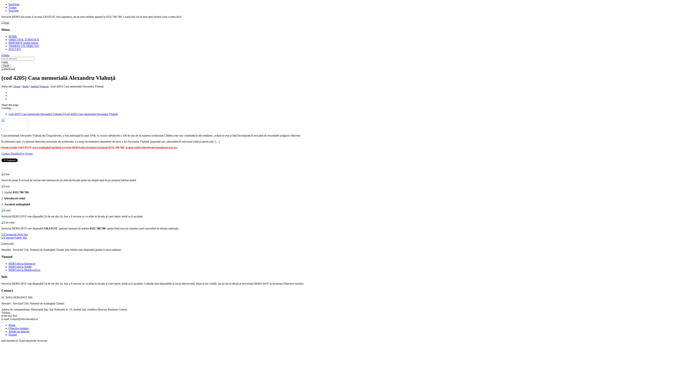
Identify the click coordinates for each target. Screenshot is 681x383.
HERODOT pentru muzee (23, 42)
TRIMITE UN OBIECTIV (24, 46)
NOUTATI (15, 49)
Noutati (13, 334)
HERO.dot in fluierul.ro (22, 263)
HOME (13, 36)
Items (26, 86)
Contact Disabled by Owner (17, 153)
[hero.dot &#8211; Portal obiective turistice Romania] (5, 22)
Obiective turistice (19, 328)
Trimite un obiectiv (19, 331)
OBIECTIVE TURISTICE (24, 39)
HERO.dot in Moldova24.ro (24, 269)
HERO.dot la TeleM (20, 266)
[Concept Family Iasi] (14, 237)
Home (16, 86)
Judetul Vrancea (40, 86)
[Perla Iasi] (14, 234)
